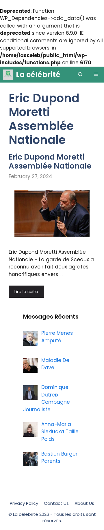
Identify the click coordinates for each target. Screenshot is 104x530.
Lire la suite (26, 291)
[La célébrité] (8, 75)
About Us (84, 503)
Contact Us (56, 503)
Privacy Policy (24, 503)
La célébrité (38, 75)
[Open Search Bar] (80, 75)
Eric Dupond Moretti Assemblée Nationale (50, 161)
